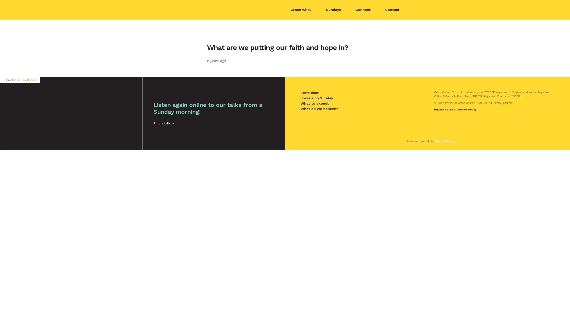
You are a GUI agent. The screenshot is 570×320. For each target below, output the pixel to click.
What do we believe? (319, 109)
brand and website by (430, 141)
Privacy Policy (443, 109)
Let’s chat (310, 93)
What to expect (315, 103)
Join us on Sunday (317, 98)
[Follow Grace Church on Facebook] (415, 10)
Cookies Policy (466, 109)
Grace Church (178, 9)
